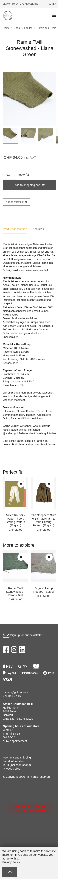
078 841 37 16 (12, 695)
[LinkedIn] (22, 650)
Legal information (14, 761)
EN (54, 4)
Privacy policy (11, 768)
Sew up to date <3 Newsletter (21, 4)
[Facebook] (6, 650)
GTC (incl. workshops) (17, 765)
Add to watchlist (14, 202)
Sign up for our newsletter (25, 635)
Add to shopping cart (27, 185)
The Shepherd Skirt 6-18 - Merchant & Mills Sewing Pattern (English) (43, 520)
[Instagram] (14, 650)
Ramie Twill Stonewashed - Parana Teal (15, 592)
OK (10, 871)
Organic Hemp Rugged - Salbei (43, 590)
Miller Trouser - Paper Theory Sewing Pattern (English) (15, 520)
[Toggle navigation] (54, 15)
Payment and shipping (17, 757)
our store (33, 726)
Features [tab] (38, 229)
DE (49, 4)
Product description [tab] (15, 229)
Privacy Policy (11, 862)
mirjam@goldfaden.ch (16, 692)
